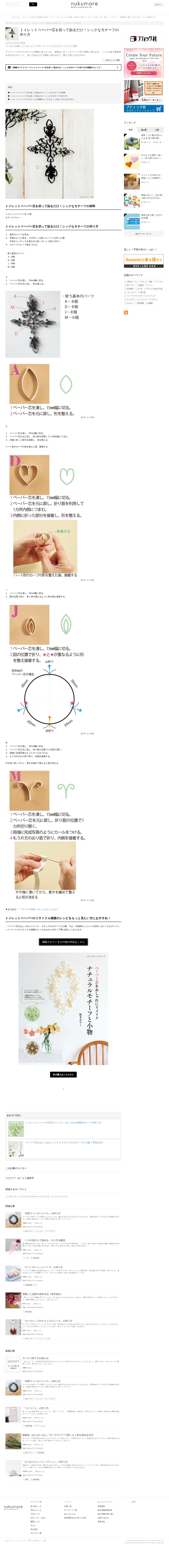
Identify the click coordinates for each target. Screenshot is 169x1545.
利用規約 (101, 1506)
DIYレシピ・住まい (38, 1518)
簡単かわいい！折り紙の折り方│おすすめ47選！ (151, 197)
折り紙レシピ (146, 142)
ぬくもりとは (69, 1514)
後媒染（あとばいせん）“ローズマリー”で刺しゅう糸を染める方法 (58, 1435)
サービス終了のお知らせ (36, 1358)
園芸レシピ (35, 1521)
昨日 (131, 130)
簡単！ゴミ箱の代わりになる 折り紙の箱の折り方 (151, 137)
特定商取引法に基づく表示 (75, 1518)
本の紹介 (34, 1529)
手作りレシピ (39, 1418)
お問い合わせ (103, 1518)
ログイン (158, 4)
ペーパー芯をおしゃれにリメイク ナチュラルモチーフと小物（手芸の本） (64, 1142)
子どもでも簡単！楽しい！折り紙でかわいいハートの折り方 (151, 157)
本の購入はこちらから (63, 1074)
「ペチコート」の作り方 (36, 1408)
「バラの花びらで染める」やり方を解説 (44, 1240)
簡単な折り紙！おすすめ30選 (151, 216)
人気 (157, 130)
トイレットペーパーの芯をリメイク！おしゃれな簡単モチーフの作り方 (63, 1122)
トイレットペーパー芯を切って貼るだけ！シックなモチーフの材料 (37, 92)
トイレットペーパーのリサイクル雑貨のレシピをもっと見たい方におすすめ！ (42, 99)
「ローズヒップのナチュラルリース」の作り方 (47, 1320)
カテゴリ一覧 (36, 1533)
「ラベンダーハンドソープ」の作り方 (43, 1267)
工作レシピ (38, 1223)
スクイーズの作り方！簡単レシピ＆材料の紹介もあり (151, 177)
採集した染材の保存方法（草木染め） (43, 1294)
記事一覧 (68, 1506)
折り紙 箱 (157, 142)
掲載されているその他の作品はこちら (63, 941)
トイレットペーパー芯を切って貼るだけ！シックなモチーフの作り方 (38, 96)
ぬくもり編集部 (25, 1178)
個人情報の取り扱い (106, 1514)
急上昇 (144, 130)
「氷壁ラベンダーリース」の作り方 (42, 1213)
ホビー (33, 1525)
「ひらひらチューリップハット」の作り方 (45, 1461)
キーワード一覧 (70, 1510)
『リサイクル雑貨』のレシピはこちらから (38, 909)
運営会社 (101, 1521)
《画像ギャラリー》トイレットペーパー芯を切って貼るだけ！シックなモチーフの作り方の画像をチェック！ (63, 67)
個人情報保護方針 (105, 1510)
